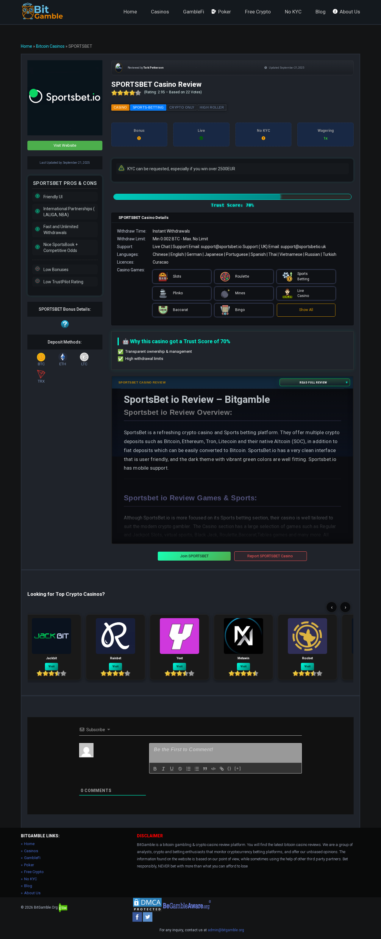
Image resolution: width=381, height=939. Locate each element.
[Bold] (155, 768)
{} (229, 768)
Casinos (160, 12)
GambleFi (193, 12)
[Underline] (172, 768)
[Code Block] (213, 768)
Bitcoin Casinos (50, 46)
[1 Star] (114, 93)
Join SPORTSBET (194, 556)
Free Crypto (258, 12)
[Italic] (163, 768)
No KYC (293, 12)
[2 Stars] (120, 93)
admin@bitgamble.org (226, 930)
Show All (306, 310)
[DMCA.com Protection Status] (147, 904)
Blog (321, 12)
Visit (51, 666)
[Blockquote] (205, 768)
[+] (238, 768)
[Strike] (180, 768)
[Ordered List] (188, 768)
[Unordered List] (197, 768)
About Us (350, 12)
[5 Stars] (138, 93)
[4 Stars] (132, 93)
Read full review (313, 382)
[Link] (222, 768)
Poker (224, 12)
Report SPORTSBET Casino (270, 556)
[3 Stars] (126, 93)
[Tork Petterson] (120, 67)
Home (130, 12)
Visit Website (65, 145)
